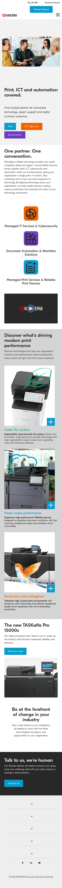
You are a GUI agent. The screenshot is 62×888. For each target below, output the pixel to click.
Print (10, 126)
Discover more (15, 651)
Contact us (13, 783)
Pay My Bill (32, 2)
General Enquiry (52, 2)
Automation (15, 134)
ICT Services (32, 126)
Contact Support (41, 9)
